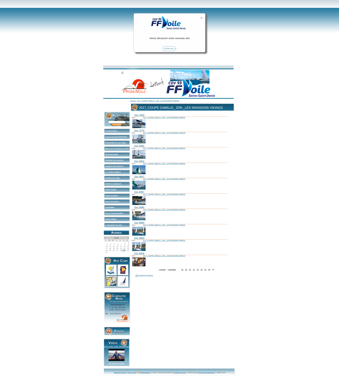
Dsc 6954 (139, 161)
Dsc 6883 (139, 238)
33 (201, 270)
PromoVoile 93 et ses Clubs (115, 143)
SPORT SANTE (110, 190)
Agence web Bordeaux (206, 373)
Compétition (109, 207)
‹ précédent (172, 270)
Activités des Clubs (112, 178)
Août (116, 238)
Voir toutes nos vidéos (116, 363)
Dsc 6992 (139, 145)
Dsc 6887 (139, 192)
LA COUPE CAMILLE (113, 172)
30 (190, 270)
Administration (145, 373)
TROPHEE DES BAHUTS (114, 160)
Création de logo (180, 373)
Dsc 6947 (139, 176)
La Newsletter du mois (113, 225)
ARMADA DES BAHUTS (114, 166)
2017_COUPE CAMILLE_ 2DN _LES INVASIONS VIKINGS (158, 101)
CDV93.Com (168, 49)
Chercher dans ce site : (117, 120)
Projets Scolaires (111, 196)
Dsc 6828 (139, 253)
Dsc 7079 (139, 130)
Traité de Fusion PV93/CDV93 (116, 137)
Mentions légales (120, 373)
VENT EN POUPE (111, 154)
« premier (162, 270)
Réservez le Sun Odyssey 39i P (117, 149)
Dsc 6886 (139, 207)
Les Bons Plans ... (112, 131)
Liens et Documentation (114, 213)
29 (186, 270)
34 (205, 270)
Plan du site (131, 373)
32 (198, 270)
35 (209, 270)
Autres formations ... (113, 202)
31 (194, 270)
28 (182, 270)
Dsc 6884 (139, 222)
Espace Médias (111, 219)
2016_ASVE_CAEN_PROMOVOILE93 (118, 347)
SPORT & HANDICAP (113, 184)
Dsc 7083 (139, 115)
